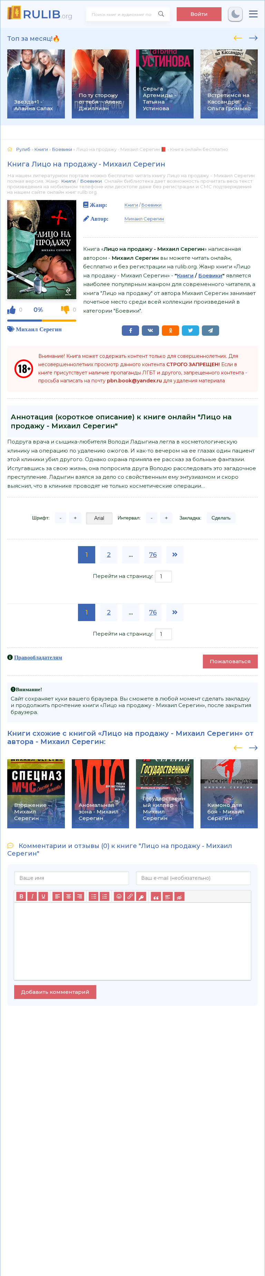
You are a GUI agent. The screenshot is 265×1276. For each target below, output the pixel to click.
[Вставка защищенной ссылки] (141, 896)
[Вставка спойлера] (168, 896)
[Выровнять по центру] (68, 896)
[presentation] (238, 37)
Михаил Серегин (39, 329)
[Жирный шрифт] (21, 896)
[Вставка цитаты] (156, 896)
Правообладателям (38, 657)
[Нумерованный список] (104, 896)
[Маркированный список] (93, 896)
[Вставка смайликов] (119, 896)
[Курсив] (32, 896)
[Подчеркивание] (43, 896)
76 (153, 555)
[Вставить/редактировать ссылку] (130, 896)
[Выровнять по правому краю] (79, 896)
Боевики (91, 181)
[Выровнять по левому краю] (57, 896)
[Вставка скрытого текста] (179, 896)
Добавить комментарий (55, 992)
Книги (68, 181)
